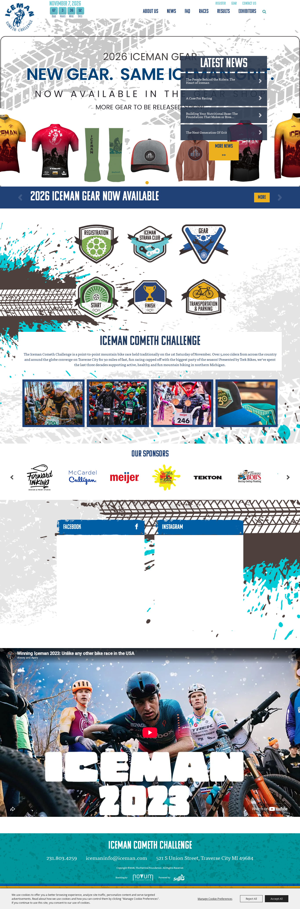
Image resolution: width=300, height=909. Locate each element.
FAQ (187, 11)
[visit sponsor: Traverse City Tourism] (195, 478)
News (171, 11)
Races (203, 11)
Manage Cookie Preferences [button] (215, 898)
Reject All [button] (251, 898)
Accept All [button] (277, 898)
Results (223, 11)
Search (264, 11)
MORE (262, 197)
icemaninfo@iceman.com (116, 857)
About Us (150, 11)
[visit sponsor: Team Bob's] (154, 478)
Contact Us (249, 4)
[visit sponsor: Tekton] (112, 478)
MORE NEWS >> (224, 151)
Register (220, 4)
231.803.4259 (62, 857)
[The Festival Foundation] (19, 17)
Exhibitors (247, 11)
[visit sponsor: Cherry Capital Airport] (237, 478)
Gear (234, 4)
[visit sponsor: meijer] (28, 478)
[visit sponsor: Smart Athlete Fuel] (70, 478)
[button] (20, 197)
